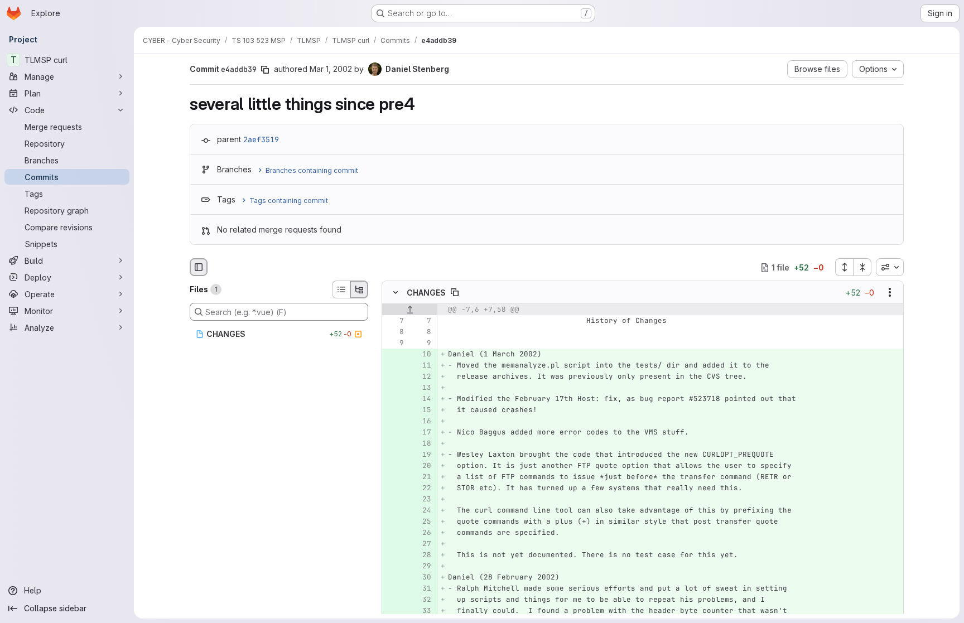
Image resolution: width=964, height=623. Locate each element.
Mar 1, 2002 (331, 69)
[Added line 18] (421, 444)
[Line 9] (394, 343)
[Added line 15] (421, 410)
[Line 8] (394, 332)
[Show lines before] (409, 310)
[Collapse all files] (862, 267)
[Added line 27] (421, 544)
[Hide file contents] (395, 293)
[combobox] (890, 267)
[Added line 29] (421, 566)
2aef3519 (261, 139)
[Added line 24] (421, 510)
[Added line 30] (421, 577)
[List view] (341, 289)
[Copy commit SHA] (265, 69)
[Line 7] (394, 321)
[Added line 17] (421, 432)
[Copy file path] (454, 293)
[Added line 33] (421, 611)
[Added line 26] (421, 533)
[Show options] (889, 293)
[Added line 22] (421, 488)
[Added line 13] (421, 388)
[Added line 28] (421, 555)
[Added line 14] (421, 399)
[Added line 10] (421, 354)
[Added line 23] (421, 499)
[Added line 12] (421, 377)
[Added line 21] (421, 477)
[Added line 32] (421, 600)
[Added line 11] (421, 365)
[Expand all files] (844, 267)
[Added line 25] (421, 522)
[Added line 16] (421, 421)
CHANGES (426, 292)
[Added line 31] (421, 589)
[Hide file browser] (199, 267)
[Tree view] (359, 289)
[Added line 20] (421, 466)
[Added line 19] (421, 455)
